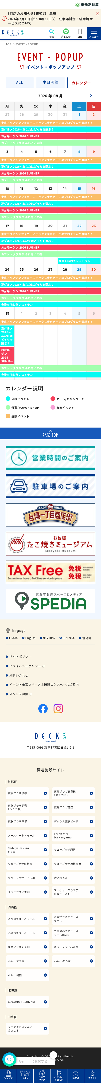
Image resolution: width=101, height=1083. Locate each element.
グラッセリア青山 (19, 892)
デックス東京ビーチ (66, 821)
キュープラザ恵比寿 (20, 863)
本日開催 (50, 82)
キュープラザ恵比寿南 (67, 863)
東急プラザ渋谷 (17, 793)
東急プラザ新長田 (19, 947)
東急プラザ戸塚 (17, 821)
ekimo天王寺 (16, 961)
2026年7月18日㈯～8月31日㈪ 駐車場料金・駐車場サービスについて (50, 21)
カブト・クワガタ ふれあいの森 (21, 143)
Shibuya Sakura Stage (18, 849)
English (30, 638)
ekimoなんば (62, 961)
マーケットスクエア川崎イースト (66, 892)
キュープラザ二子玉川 (21, 878)
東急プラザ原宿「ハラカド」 (17, 807)
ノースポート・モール (21, 835)
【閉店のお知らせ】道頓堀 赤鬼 (32, 13)
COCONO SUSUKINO (21, 1002)
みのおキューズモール (21, 933)
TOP (9, 44)
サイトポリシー (20, 656)
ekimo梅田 (15, 975)
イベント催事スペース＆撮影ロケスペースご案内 (44, 684)
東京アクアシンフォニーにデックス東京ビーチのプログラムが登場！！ (47, 123)
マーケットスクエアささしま (20, 1028)
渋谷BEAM (60, 878)
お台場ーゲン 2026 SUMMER (20, 136)
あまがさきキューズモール (66, 918)
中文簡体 (69, 638)
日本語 (13, 638)
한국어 (86, 638)
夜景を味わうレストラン (74, 261)
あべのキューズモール (21, 918)
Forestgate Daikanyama (63, 835)
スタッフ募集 (18, 694)
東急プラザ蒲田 (63, 807)
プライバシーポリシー (25, 666)
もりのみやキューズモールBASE (66, 932)
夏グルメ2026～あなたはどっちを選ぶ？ (27, 129)
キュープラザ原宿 (65, 849)
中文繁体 (49, 638)
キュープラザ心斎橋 (66, 947)
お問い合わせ (18, 675)
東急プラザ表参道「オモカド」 (65, 793)
